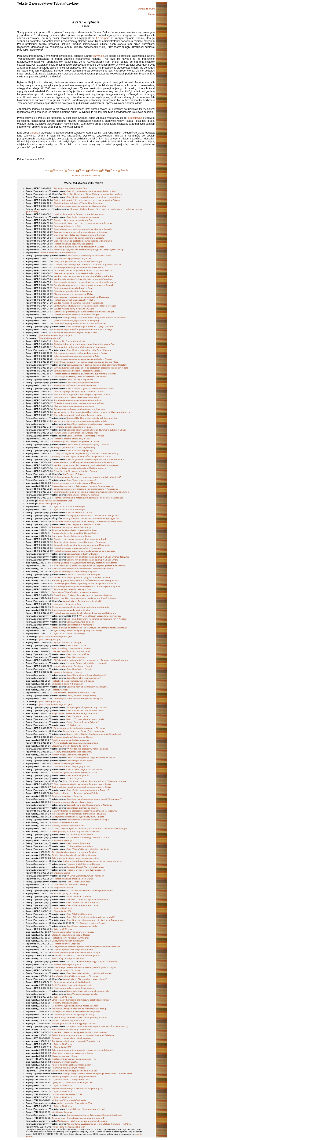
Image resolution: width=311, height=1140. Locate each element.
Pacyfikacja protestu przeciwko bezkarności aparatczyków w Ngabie (87, 586)
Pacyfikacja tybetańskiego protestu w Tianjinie (74, 852)
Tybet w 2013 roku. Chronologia (69, 341)
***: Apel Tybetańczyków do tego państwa (86, 707)
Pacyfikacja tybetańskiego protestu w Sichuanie (75, 976)
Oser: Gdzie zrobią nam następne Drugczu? (87, 790)
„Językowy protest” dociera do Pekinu (70, 746)
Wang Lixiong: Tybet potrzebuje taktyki (82, 601)
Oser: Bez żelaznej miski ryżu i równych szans (88, 973)
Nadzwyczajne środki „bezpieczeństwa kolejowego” (76, 1011)
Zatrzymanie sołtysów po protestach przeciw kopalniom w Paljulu (85, 306)
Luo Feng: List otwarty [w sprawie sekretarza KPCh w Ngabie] (96, 619)
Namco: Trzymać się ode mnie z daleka (85, 719)
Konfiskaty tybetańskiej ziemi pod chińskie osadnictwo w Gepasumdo (85, 580)
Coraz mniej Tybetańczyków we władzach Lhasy (75, 1006)
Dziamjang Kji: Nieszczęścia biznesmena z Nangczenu (92, 515)
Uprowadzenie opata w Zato (67, 604)
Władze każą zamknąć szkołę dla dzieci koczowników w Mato (83, 279)
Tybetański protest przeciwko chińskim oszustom (75, 858)
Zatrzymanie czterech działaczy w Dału (72, 589)
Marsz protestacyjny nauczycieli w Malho (73, 294)
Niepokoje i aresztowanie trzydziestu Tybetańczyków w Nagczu (85, 967)
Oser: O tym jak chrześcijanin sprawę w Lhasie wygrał (92, 560)
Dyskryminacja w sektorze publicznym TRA (72, 1082)
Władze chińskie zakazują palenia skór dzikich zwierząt (80, 1032)
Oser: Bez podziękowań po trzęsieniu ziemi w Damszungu (94, 920)
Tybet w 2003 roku (63, 1091)
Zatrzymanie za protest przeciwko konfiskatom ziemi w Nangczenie (86, 489)
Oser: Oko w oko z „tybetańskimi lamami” (86, 675)
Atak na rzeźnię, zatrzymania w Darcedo (71, 648)
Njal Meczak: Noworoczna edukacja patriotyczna (89, 890)
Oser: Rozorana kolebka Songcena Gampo (87, 820)
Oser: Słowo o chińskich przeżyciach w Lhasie (88, 255)
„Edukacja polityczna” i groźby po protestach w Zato (79, 391)
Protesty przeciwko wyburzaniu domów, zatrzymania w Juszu (81, 456)
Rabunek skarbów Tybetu (64, 1056)
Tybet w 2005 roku (63, 1044)
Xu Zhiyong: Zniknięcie (74, 474)
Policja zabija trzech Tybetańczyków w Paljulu (76, 793)
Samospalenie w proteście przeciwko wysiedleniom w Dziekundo (83, 462)
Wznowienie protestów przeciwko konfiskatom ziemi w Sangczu (84, 312)
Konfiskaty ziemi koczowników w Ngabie (73, 427)
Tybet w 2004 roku (63, 1085)
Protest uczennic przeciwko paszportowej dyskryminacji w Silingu (85, 374)
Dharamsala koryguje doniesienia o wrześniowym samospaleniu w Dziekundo (91, 492)
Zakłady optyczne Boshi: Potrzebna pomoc (84, 731)
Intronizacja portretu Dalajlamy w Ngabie (73, 666)
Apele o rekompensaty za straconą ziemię (72, 1065)
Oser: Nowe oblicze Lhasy (79, 512)
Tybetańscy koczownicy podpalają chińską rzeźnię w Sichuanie (82, 1050)
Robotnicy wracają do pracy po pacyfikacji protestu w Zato (82, 394)
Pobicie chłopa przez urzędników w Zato (73, 220)
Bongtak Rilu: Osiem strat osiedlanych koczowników (91, 418)
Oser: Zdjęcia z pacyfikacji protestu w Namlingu (89, 805)
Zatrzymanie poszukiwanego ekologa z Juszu (76, 332)
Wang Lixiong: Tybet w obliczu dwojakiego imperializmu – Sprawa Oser (97, 1073)
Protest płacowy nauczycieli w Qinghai (70, 938)
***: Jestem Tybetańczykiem (79, 834)
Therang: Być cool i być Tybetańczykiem (85, 870)
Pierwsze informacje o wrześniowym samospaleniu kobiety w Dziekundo (88, 498)
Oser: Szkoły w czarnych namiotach (58, 252)
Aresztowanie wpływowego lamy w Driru (73, 258)
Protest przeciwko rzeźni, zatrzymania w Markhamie (77, 483)
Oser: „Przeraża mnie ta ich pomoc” (83, 902)
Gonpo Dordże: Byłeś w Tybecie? (82, 722)
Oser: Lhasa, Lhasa (76, 645)
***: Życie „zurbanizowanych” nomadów (85, 876)
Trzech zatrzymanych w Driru (68, 763)
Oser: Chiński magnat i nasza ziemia (84, 769)
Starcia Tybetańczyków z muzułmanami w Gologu (76, 952)
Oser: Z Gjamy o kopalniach (80, 379)
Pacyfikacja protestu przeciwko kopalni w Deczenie (78, 267)
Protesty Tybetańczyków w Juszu (68, 825)
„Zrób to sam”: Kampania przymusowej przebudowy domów (80, 1000)
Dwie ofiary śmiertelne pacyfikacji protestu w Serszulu (80, 235)
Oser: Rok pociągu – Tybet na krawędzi (98, 961)
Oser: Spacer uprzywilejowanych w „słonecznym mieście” (93, 197)
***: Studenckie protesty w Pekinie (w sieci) (87, 749)
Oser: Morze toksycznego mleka (82, 926)
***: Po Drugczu (74, 778)
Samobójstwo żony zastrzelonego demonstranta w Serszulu (83, 229)
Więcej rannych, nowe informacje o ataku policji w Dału (80, 421)
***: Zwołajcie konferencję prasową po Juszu (88, 837)
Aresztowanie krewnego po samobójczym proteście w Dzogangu (85, 282)
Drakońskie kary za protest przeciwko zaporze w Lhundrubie (83, 241)
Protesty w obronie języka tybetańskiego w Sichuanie (80, 728)
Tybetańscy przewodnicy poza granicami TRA (74, 1059)
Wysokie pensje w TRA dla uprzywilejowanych (74, 1076)
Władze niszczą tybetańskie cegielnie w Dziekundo (78, 303)
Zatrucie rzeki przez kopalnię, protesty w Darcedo (78, 371)
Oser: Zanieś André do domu (80, 622)
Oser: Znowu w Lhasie (77, 716)
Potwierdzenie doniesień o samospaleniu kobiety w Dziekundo (82, 568)
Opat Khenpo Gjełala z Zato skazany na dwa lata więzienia (83, 595)
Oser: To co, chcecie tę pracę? (81, 480)
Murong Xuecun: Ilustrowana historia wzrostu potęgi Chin (91, 518)
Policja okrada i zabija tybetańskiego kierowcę (74, 855)
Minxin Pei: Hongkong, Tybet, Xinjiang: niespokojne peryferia (92, 194)
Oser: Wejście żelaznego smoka (82, 994)
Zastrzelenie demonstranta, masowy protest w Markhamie (82, 545)
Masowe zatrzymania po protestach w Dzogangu (77, 273)
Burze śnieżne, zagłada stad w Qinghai (71, 610)
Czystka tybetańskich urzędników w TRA (73, 949)
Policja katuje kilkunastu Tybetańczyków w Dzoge (78, 261)
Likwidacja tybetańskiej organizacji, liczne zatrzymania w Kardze (85, 583)
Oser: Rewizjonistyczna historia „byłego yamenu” (89, 326)
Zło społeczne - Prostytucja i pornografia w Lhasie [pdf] (78, 1118)
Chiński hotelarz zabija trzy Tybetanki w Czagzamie (78, 203)
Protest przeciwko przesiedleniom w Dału (74, 879)
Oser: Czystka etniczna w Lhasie (82, 905)
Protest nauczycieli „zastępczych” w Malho (74, 300)
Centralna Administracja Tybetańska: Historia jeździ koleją (94, 1115)
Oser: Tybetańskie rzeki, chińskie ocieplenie (87, 849)
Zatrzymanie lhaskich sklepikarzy (68, 941)
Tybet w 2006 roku (63, 997)
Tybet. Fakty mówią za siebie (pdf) (68, 1127)
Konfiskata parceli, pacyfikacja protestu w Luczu (75, 441)
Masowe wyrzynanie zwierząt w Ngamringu (74, 406)
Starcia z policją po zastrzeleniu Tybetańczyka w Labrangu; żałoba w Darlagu (89, 628)
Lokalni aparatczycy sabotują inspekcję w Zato (76, 356)
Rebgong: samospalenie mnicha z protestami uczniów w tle (81, 607)
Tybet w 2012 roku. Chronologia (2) (71, 509)
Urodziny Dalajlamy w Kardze (68, 672)
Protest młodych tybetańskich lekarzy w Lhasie (74, 772)
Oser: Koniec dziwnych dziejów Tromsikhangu (88, 350)
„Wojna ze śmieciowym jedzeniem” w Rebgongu (77, 320)
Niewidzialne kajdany (62, 1112)
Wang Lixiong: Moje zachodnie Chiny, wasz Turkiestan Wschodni (94, 317)
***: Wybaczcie (73, 725)
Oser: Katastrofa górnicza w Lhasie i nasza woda (90, 388)
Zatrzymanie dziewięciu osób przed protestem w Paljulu (80, 353)
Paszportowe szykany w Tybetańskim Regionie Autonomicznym (82, 486)
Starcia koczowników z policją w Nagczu (71, 935)
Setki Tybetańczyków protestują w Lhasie (72, 985)
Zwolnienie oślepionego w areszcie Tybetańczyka (76, 1041)
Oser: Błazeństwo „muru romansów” (83, 678)
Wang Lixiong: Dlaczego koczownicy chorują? (85, 979)
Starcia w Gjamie (62, 873)
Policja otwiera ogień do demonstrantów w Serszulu (79, 238)
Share (151, 14)
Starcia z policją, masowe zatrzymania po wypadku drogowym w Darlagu (89, 250)
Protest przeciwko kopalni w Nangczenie (73, 244)
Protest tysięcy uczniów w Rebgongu (70, 755)
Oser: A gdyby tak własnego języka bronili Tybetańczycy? (94, 799)
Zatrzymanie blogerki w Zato (67, 226)
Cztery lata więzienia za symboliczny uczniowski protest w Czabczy (86, 453)
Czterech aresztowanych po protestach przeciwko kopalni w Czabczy (87, 264)
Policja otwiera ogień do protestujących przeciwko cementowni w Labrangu (90, 828)
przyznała (98, 55)
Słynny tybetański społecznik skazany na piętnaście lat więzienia (85, 811)
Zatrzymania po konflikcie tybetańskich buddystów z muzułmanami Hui (86, 946)
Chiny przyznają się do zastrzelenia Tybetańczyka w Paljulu (82, 784)
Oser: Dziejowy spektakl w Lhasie (82, 382)
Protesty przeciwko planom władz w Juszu (72, 802)
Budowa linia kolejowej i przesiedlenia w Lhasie (75, 1071)
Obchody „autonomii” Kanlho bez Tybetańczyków (78, 415)
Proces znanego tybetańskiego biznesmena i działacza (79, 814)
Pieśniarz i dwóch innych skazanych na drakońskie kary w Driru (84, 344)
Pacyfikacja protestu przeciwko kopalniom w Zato (78, 400)
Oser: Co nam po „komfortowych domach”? (87, 687)
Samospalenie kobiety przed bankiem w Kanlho (75, 533)
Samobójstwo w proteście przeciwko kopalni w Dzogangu (81, 297)
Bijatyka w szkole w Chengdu (68, 642)
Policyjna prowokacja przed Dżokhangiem (74, 988)
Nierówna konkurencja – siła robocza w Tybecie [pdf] (77, 1088)
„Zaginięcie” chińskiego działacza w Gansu (72, 1053)
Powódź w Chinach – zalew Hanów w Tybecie (77, 955)
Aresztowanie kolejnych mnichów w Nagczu (73, 932)
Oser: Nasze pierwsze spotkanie (82, 808)
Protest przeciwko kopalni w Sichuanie (72, 982)
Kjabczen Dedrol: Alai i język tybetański (85, 867)
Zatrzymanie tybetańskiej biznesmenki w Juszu (74, 530)
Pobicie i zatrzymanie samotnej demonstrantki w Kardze (81, 539)
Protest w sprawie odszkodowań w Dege (73, 288)
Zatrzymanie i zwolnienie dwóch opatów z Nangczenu (80, 347)
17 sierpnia (102, 38)
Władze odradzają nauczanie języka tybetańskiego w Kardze (83, 276)
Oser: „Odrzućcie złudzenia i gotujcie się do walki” (90, 917)
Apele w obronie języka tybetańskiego (70, 740)
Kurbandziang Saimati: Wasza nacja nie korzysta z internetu (92, 861)
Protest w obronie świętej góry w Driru (72, 439)
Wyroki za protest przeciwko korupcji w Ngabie (74, 571)
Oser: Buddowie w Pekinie (79, 669)
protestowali (135, 117)
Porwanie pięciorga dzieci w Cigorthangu (72, 527)
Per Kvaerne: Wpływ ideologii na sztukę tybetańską (82, 1121)
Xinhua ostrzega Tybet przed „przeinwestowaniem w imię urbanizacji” (87, 477)
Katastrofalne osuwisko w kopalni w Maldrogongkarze (80, 468)
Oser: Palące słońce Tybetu (79, 760)
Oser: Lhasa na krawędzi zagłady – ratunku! (88, 444)
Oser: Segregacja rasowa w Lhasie (83, 524)
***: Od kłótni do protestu (78, 896)
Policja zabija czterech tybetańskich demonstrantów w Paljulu (81, 787)
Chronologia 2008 (63, 911)
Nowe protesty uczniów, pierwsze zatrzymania (76, 743)
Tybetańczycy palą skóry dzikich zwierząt (71, 1038)
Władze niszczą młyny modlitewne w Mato (74, 309)
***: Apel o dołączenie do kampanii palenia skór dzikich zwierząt (97, 1026)
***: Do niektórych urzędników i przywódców (100, 616)
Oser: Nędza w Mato (76, 657)
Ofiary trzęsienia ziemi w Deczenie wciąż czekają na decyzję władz (86, 362)
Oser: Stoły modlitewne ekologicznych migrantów (90, 424)
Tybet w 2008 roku (63, 908)
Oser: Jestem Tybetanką (78, 843)
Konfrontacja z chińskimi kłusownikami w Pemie (77, 397)
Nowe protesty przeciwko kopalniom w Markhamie (76, 831)
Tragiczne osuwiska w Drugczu (67, 796)
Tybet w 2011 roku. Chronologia (69, 633)
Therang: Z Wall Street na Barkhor (83, 864)
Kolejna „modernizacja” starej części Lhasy (74, 447)
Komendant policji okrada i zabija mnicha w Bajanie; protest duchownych (89, 566)
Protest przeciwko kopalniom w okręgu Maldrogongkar (80, 206)
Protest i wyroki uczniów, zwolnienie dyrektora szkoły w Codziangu (84, 598)
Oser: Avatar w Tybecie (77, 775)
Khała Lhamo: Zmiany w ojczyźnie (82, 495)
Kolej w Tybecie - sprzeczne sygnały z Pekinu (74, 1023)
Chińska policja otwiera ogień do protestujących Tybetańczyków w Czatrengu (91, 660)
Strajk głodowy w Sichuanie (67, 970)
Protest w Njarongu (63, 840)
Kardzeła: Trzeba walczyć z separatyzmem (87, 899)
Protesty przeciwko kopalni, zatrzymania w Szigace (78, 698)
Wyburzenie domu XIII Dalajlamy (67, 684)
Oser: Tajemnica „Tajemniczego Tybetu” (85, 436)
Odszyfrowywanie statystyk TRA (67, 1094)
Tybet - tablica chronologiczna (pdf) (55, 335)
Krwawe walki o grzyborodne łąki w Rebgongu (76, 433)
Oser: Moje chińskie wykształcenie (82, 217)
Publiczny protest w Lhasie (65, 1003)
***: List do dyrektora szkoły (79, 846)
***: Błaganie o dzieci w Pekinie (91, 923)
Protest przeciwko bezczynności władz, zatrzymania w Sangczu (84, 551)
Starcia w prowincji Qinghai (65, 1062)
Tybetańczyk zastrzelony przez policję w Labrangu (78, 630)
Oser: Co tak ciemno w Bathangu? (83, 574)
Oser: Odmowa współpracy (79, 450)
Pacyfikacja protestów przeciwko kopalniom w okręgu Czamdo (84, 285)
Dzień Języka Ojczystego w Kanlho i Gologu (75, 471)
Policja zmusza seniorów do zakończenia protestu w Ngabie (83, 359)
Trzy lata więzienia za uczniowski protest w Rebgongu (80, 542)
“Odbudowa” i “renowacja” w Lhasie (69, 1100)
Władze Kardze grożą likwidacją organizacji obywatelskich (82, 577)
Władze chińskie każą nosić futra (68, 1020)
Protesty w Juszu (60, 690)
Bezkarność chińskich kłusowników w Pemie (75, 385)
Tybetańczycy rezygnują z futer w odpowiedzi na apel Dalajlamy (83, 1035)
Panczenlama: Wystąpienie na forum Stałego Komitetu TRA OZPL (98, 1124)
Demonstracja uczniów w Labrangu (71, 884)
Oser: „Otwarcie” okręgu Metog (81, 695)
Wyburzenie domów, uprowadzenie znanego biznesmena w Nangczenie (87, 521)
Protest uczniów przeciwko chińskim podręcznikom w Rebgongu (85, 613)
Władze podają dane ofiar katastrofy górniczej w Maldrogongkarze (86, 465)
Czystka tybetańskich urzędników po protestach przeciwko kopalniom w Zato (91, 368)
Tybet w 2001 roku (63, 1106)
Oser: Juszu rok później (77, 654)
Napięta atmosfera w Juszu (65, 822)
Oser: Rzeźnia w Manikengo (80, 625)
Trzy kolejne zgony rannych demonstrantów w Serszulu (80, 232)
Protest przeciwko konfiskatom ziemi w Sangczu (77, 314)
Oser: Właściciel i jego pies (79, 914)
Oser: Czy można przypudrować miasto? (86, 710)
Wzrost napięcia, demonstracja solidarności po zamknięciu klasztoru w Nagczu (92, 412)
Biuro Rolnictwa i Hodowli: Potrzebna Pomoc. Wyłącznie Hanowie (94, 781)
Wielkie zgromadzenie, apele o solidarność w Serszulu (80, 376)
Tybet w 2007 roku (63, 929)
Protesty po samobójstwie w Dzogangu (73, 291)
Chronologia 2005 (63, 1047)
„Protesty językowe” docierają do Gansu (73, 737)
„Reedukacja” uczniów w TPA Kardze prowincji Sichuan (80, 1017)
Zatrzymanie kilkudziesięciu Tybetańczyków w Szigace (78, 817)
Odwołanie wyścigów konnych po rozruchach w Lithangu (79, 1009)
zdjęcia (34, 132)
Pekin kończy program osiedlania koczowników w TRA (80, 323)
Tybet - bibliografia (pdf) (49, 338)
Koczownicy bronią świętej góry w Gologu (72, 536)
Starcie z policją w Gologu (66, 893)
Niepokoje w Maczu (63, 887)
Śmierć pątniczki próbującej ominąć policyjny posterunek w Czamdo (84, 563)
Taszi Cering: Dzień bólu (78, 882)
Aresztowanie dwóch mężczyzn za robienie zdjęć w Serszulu (83, 223)
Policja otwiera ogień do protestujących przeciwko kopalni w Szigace (87, 200)
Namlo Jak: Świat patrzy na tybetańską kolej (87, 991)
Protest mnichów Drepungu (67, 944)
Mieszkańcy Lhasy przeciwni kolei (68, 958)
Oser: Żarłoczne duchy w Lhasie (82, 554)
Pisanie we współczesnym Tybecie (68, 1068)
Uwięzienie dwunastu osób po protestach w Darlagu (79, 247)
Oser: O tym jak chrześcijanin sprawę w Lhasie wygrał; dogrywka (97, 557)
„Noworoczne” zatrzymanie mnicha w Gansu (75, 693)
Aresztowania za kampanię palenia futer (71, 1029)
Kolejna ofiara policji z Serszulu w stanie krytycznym (79, 214)
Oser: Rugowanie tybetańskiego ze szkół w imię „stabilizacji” (95, 459)
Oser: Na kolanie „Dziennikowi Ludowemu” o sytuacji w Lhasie (96, 430)
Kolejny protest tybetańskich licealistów (73, 752)
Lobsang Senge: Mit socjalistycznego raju (86, 663)
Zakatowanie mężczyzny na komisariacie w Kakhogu (79, 409)
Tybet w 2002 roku (63, 1097)
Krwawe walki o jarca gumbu (67, 964)
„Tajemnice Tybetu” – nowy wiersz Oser (70, 1079)
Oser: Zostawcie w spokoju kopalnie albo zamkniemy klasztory (96, 365)
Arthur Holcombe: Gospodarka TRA (74, 1103)
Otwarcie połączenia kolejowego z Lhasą (74, 1014)
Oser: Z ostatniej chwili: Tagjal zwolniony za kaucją (90, 757)
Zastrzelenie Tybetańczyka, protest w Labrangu (75, 592)
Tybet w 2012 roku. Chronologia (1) (71, 506)
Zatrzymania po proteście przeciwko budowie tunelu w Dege (83, 329)
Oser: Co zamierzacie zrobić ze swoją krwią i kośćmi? (92, 191)
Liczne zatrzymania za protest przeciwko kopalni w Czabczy (83, 270)
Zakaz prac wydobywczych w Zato (70, 188)
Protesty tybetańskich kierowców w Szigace (73, 681)
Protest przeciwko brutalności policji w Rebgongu (77, 548)
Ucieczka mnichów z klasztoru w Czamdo (71, 651)
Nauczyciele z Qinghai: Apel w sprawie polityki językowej (93, 734)
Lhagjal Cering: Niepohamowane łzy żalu (86, 1109)
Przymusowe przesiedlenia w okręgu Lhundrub (75, 713)
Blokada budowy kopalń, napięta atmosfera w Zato (79, 403)
